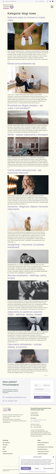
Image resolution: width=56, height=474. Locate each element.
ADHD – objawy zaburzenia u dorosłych (28, 134)
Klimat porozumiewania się (21, 63)
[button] (53, 457)
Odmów (37, 468)
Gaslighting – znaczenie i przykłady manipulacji (26, 245)
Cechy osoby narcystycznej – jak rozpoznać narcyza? (24, 171)
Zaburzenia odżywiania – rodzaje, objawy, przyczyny (25, 345)
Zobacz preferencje (48, 468)
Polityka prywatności (42, 471)
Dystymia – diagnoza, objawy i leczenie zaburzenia (28, 207)
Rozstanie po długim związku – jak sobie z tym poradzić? (25, 106)
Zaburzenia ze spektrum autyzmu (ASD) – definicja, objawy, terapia (25, 313)
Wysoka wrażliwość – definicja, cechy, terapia (27, 276)
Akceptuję (25, 468)
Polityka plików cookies (32, 471)
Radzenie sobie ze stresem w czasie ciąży (26, 18)
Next (46, 375)
